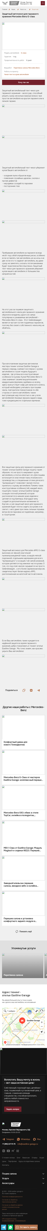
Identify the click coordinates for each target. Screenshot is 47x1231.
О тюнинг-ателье (8, 1158)
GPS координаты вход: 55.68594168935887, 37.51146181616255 (14, 1220)
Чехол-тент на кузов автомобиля (16, 74)
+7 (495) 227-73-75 (8, 1144)
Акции (41, 1158)
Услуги (5, 1178)
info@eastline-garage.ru (27, 1144)
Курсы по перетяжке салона (29, 1161)
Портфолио (12, 1161)
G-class (23, 53)
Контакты (5, 1165)
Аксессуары (8, 1183)
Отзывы (34, 1158)
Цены (4, 1161)
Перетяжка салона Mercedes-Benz (26, 68)
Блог (18, 1158)
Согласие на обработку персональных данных (9, 1201)
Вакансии (26, 1158)
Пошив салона (9, 1173)
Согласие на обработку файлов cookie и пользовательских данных (12, 1207)
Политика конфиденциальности (12, 1197)
